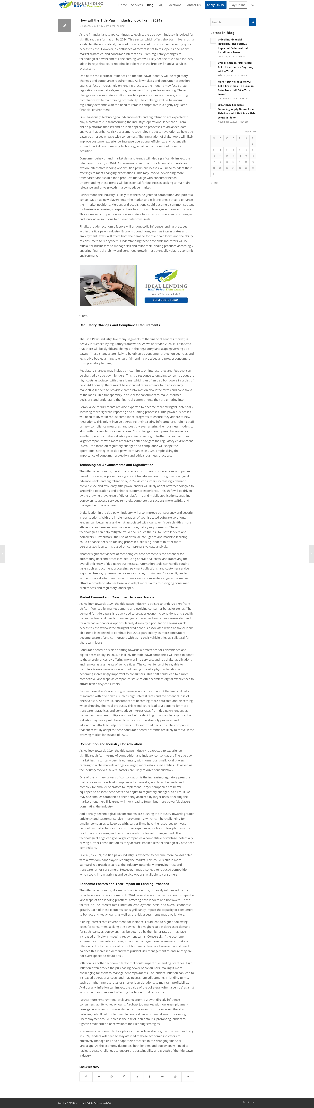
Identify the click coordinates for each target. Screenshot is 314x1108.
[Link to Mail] (253, 1102)
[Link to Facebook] (248, 1102)
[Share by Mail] (188, 1077)
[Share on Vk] (162, 1077)
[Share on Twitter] (99, 1077)
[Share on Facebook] (86, 1077)
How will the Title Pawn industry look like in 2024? (121, 20)
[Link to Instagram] (243, 1102)
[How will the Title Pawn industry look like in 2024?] (64, 25)
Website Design (93, 1103)
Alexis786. (107, 1103)
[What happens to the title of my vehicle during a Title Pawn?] (2, 554)
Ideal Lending (116, 25)
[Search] (252, 5)
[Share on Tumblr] (149, 1077)
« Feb (214, 183)
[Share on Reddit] (175, 1077)
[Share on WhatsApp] (111, 1077)
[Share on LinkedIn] (137, 1077)
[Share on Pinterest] (124, 1077)
